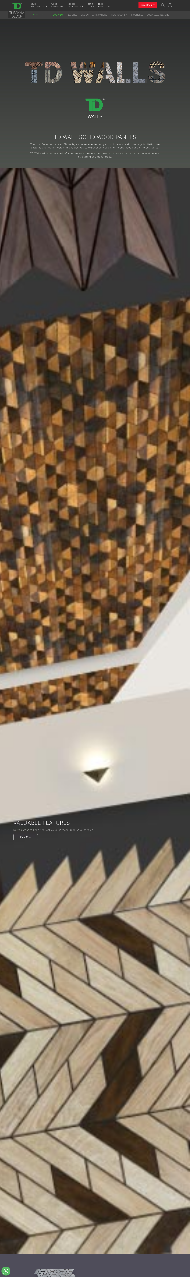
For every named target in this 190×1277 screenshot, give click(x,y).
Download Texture (158, 15)
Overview (58, 15)
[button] (170, 4)
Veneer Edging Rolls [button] (75, 5)
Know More (25, 837)
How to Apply (119, 15)
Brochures (136, 15)
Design (85, 15)
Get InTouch (91, 5)
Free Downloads (104, 5)
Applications (99, 15)
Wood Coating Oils (57, 5)
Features (72, 15)
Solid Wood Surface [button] (38, 5)
